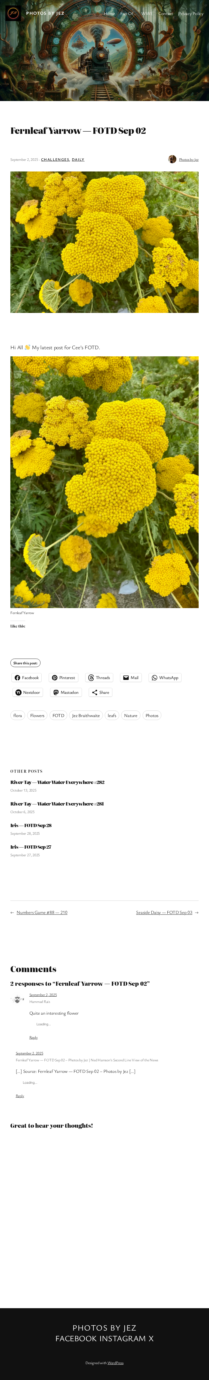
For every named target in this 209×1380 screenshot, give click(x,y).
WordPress (115, 1362)
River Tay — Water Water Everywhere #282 (57, 782)
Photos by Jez (45, 13)
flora (17, 715)
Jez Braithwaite (86, 715)
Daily (78, 159)
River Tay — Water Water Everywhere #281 (57, 803)
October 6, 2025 (22, 811)
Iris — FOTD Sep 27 (30, 846)
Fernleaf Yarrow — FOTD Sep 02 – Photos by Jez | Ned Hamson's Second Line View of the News (87, 1059)
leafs (112, 715)
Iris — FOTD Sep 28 (30, 825)
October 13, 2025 (23, 790)
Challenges (55, 159)
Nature (130, 715)
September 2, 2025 (43, 994)
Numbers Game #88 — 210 (42, 912)
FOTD (58, 715)
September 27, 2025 (25, 854)
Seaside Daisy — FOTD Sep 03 (164, 912)
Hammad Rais (39, 1001)
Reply (33, 1037)
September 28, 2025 (25, 833)
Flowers (37, 715)
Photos (152, 715)
